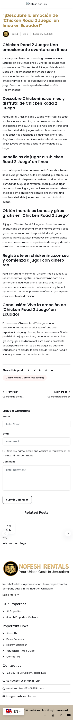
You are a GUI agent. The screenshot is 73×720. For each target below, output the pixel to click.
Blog (25, 34)
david (14, 34)
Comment (9, 461)
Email (6, 433)
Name (6, 416)
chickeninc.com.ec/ (14, 125)
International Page (14, 543)
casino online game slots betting (25, 377)
